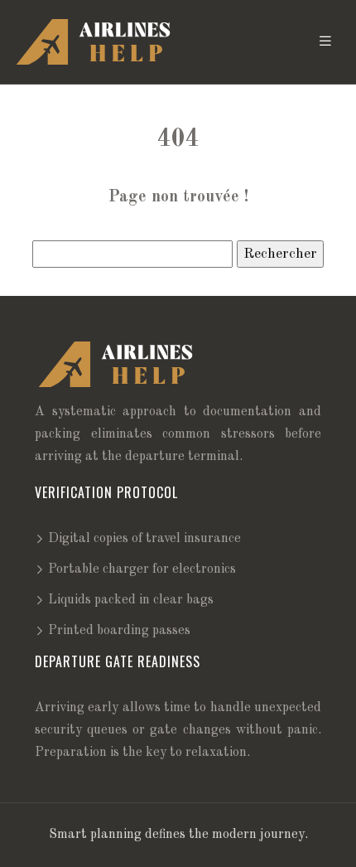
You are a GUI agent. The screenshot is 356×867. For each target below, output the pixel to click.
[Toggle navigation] (325, 42)
